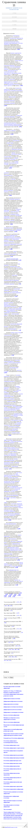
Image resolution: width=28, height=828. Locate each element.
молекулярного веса (8, 175)
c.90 (18, 602)
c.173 (19, 645)
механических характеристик (16, 38)
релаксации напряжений (9, 100)
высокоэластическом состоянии (12, 557)
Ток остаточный (8, 809)
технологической (7, 335)
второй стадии (10, 142)
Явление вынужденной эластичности (12, 409)
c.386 (8, 605)
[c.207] (11, 134)
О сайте (14, 24)
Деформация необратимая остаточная (13, 701)
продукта (6, 303)
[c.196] (10, 595)
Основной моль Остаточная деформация (14, 738)
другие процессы (12, 538)
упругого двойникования (12, 486)
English (14, 28)
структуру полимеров (14, 548)
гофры (20, 307)
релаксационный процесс (10, 523)
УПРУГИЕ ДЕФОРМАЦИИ (12, 259)
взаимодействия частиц (9, 236)
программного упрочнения (10, 497)
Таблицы (14, 21)
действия (13, 179)
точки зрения (19, 441)
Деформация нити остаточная (11, 704)
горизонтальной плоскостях (10, 306)
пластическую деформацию (10, 244)
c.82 (5, 660)
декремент (6, 69)
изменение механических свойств (11, 41)
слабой (9, 448)
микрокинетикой (13, 235)
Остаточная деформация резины (12, 766)
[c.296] (15, 231)
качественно (15, 275)
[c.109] (18, 528)
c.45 (11, 610)
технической (13, 441)
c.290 (13, 649)
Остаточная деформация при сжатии (13, 763)
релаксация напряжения (9, 65)
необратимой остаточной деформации (13, 116)
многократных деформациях (10, 455)
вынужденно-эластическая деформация (11, 429)
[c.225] (5, 105)
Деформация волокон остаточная (12, 698)
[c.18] (20, 330)
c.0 (12, 653)
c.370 (5, 619)
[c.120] (18, 560)
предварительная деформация (10, 43)
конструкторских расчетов (13, 84)
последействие (13, 487)
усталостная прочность (9, 71)
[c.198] (10, 594)
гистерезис (19, 487)
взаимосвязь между (8, 553)
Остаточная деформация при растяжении (14, 758)
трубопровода (16, 35)
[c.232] (10, 195)
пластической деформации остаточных (11, 491)
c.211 (20, 628)
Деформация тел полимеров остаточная (13, 712)
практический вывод (8, 190)
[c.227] (5, 372)
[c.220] (9, 520)
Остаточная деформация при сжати (12, 760)
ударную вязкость (8, 81)
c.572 (9, 642)
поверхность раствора (9, 241)
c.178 (7, 660)
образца (10, 145)
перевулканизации (15, 448)
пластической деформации (12, 495)
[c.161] (5, 595)
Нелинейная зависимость (14, 199)
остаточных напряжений (16, 503)
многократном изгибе (8, 462)
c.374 (10, 660)
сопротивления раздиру (9, 460)
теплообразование (12, 453)
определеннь (7, 518)
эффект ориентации (8, 440)
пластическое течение (16, 154)
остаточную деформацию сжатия (11, 82)
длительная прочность (13, 70)
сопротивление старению (9, 447)
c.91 (18, 628)
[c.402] (18, 49)
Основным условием (8, 510)
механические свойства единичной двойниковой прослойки (11, 482)
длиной (15, 251)
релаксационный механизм (10, 405)
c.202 (5, 622)
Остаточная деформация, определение (13, 786)
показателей (12, 79)
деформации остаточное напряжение (13, 230)
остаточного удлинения (9, 103)
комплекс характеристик (16, 53)
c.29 (22, 632)
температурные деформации (15, 308)
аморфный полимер (18, 414)
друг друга (17, 360)
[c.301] (9, 435)
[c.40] (16, 585)
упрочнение (18, 230)
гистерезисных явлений (9, 220)
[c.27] (7, 499)
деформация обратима (16, 149)
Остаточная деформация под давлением (13, 755)
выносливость (7, 73)
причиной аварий (12, 329)
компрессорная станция (16, 332)
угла (20, 69)
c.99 (20, 602)
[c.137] (19, 595)
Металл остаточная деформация (12, 722)
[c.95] (10, 469)
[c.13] (5, 596)
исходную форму (8, 156)
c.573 (12, 642)
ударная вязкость (7, 74)
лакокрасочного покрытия (9, 130)
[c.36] (14, 596)
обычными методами (8, 227)
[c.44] (11, 256)
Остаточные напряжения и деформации (13, 789)
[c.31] (19, 594)
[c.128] (16, 567)
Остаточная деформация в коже (11, 745)
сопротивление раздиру (16, 73)
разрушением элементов (9, 218)
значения (6, 124)
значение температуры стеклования (11, 158)
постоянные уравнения (9, 284)
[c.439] (21, 85)
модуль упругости (19, 60)
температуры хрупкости (9, 381)
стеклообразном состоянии (17, 415)
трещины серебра (16, 432)
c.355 (6, 605)
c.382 (15, 649)
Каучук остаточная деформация (11, 715)
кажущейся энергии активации (14, 124)
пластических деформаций (16, 324)
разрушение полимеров (9, 398)
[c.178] (9, 596)
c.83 (16, 645)
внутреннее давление (8, 302)
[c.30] (6, 594)
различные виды (13, 266)
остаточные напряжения (9, 310)
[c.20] (20, 593)
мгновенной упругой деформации (11, 280)
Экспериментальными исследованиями (12, 237)
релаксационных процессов (10, 123)
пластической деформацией (10, 254)
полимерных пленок (14, 214)
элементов (10, 362)
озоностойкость (13, 451)
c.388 (14, 638)
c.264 (10, 649)
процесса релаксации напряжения (11, 125)
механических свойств (13, 477)
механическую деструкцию (10, 90)
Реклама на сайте (13, 827)
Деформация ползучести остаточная (13, 709)
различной (6, 172)
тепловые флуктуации (9, 396)
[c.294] (20, 126)
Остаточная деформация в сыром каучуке (14, 748)
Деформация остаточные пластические (13, 707)
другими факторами (14, 367)
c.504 (11, 605)
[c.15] (20, 284)
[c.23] (12, 355)
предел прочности (15, 211)
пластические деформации (14, 513)
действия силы (16, 140)
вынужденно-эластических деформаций (13, 408)
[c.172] (19, 260)
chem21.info (7, 827)
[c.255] (10, 168)
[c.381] (14, 595)
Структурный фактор (8, 361)
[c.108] (11, 224)
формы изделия (12, 96)
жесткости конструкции (15, 506)
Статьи (14, 13)
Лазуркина (19, 422)
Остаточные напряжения (15, 292)
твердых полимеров (11, 401)
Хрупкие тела (17, 580)
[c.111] (16, 296)
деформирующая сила (14, 570)
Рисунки (14, 17)
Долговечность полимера (13, 426)
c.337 (18, 613)
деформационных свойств (13, 547)
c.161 (13, 626)
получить (6, 191)
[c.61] (15, 594)
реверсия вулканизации (9, 442)
